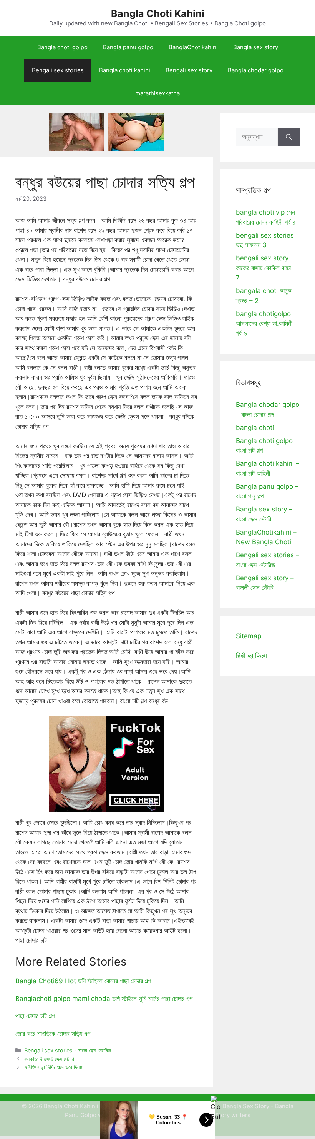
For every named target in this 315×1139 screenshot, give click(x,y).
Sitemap (248, 636)
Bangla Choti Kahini (157, 13)
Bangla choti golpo (62, 47)
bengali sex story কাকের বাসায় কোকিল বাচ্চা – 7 (266, 267)
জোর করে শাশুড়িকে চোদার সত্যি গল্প (52, 1033)
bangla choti (255, 427)
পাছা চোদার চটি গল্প (35, 1016)
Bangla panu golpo (128, 47)
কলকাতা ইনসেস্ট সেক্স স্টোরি (49, 1059)
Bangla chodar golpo (256, 70)
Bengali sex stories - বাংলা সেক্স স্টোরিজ (67, 1050)
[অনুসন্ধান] (289, 137)
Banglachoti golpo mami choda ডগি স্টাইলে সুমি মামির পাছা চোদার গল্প (103, 998)
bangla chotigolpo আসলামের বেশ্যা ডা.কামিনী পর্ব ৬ (264, 323)
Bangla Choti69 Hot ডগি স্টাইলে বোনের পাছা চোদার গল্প (83, 981)
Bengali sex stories (58, 70)
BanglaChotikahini (193, 47)
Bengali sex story (189, 70)
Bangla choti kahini (124, 70)
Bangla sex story (255, 47)
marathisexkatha (157, 93)
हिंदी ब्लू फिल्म (251, 655)
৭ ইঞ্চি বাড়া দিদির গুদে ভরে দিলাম (53, 1067)
